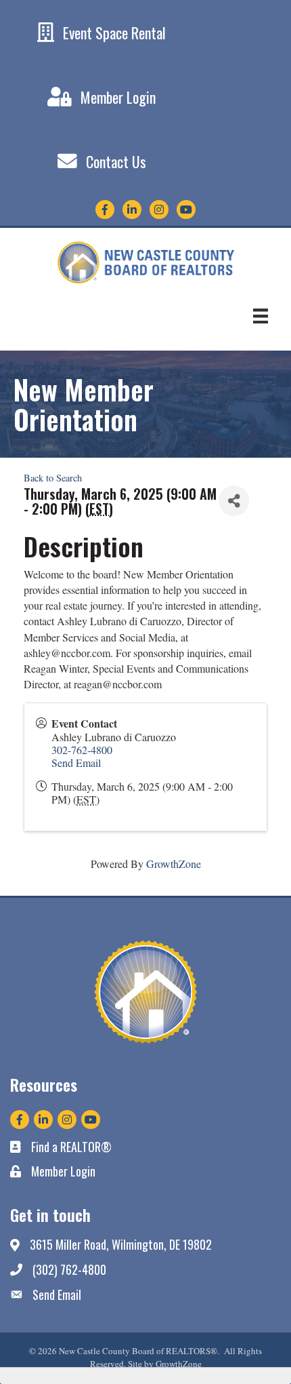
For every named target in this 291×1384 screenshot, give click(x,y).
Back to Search (53, 477)
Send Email (76, 762)
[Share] (234, 501)
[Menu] (260, 316)
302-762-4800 (81, 750)
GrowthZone (173, 863)
